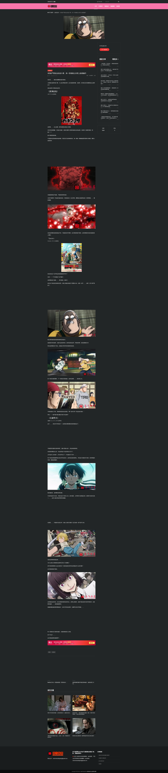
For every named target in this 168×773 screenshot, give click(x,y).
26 (110, 84)
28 (110, 77)
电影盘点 (107, 6)
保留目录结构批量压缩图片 (104, 755)
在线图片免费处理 (102, 758)
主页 (96, 6)
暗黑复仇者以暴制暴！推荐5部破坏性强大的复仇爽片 (83, 735)
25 (110, 90)
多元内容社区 (101, 760)
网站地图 (100, 1)
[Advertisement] (71, 51)
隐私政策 (89, 771)
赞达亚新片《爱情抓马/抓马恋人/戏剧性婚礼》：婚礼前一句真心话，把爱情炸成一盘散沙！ (109, 82)
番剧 (49, 652)
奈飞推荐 (51, 12)
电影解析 (113, 6)
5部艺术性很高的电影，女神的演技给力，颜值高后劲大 (59, 712)
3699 (91, 75)
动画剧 (53, 652)
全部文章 (56, 12)
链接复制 (105, 49)
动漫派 (100, 763)
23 (110, 66)
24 (110, 96)
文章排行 (101, 6)
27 (110, 107)
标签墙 (118, 6)
